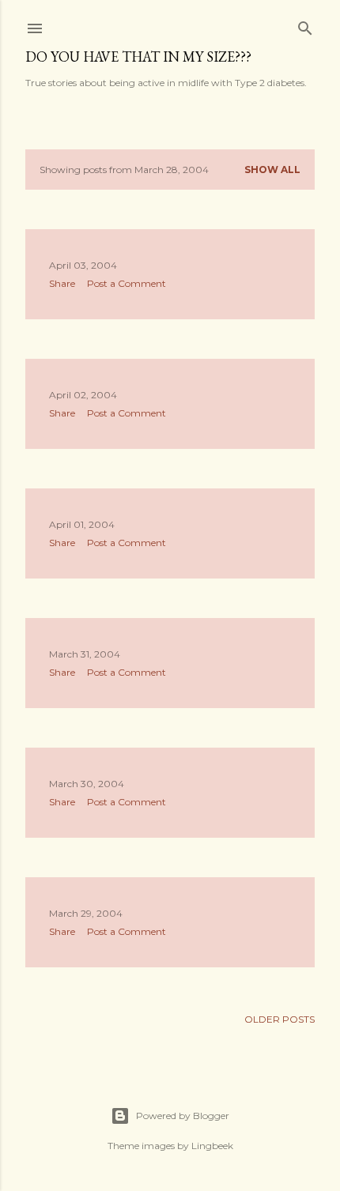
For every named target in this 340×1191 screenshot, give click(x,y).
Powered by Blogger (182, 1115)
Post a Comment (126, 283)
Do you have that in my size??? (138, 56)
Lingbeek (212, 1145)
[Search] (305, 24)
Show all (272, 169)
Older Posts (279, 1019)
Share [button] (62, 283)
